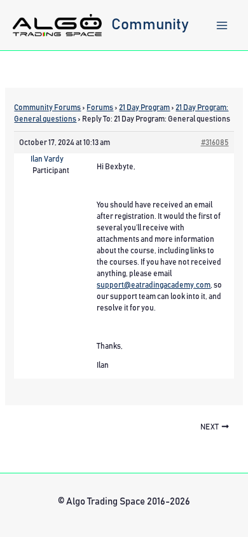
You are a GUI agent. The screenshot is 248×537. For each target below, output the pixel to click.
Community (150, 24)
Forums (99, 107)
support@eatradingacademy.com (153, 285)
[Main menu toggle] (222, 25)
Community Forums (47, 107)
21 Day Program (144, 107)
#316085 (215, 142)
